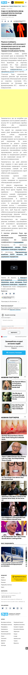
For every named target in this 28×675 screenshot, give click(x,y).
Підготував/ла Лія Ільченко (9, 301)
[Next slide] (26, 6)
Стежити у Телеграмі (15, 352)
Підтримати (20, 2)
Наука (2, 636)
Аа (12, 2)
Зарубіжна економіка (19, 624)
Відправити (14, 332)
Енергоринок (4, 629)
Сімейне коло (17, 638)
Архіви (2, 577)
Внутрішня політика (6, 622)
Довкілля (3, 640)
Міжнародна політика (6, 624)
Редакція (3, 580)
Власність (16, 643)
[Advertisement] (14, 103)
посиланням (18, 242)
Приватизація (4, 631)
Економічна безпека (19, 629)
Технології (3, 638)
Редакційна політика (6, 584)
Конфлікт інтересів (18, 627)
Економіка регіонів (6, 633)
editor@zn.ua (22, 601)
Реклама (3, 582)
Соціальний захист (18, 622)
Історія (15, 636)
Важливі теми (5, 6)
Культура (3, 645)
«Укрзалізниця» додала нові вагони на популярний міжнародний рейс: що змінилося (12, 564)
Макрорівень (4, 627)
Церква (3, 643)
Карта (2, 587)
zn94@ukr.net (18, 599)
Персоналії (16, 631)
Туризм (15, 640)
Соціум (15, 634)
